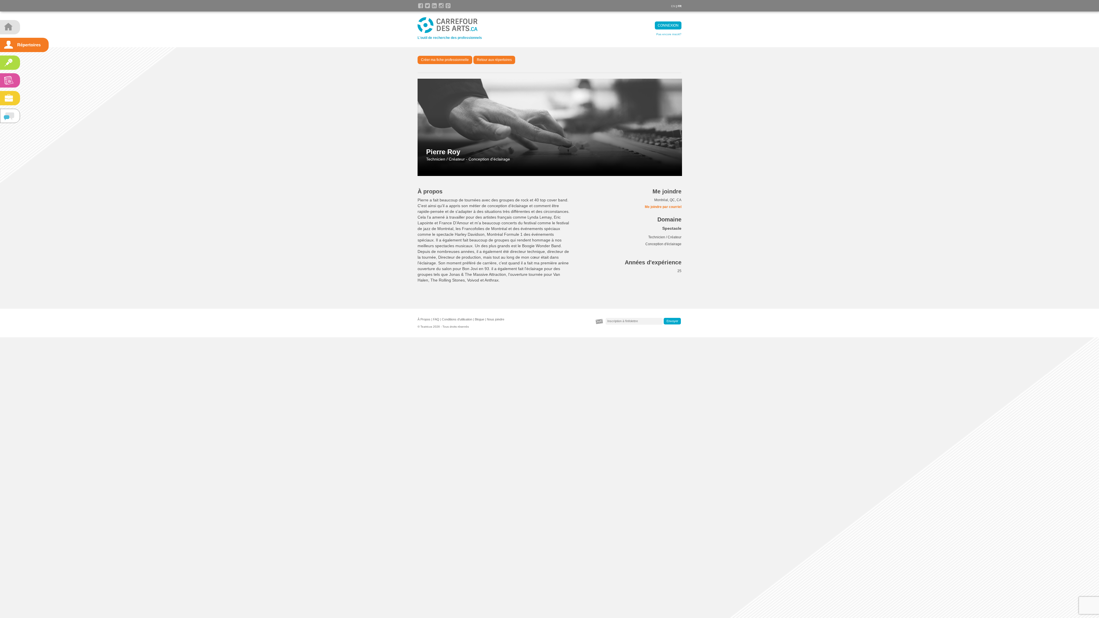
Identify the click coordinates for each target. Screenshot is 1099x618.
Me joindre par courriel (663, 207)
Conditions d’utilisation (457, 319)
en (673, 6)
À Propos (424, 319)
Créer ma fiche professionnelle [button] (445, 60)
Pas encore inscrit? (668, 34)
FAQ (436, 319)
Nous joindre (495, 319)
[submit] (672, 321)
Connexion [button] (668, 25)
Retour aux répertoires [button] (494, 60)
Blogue (479, 319)
